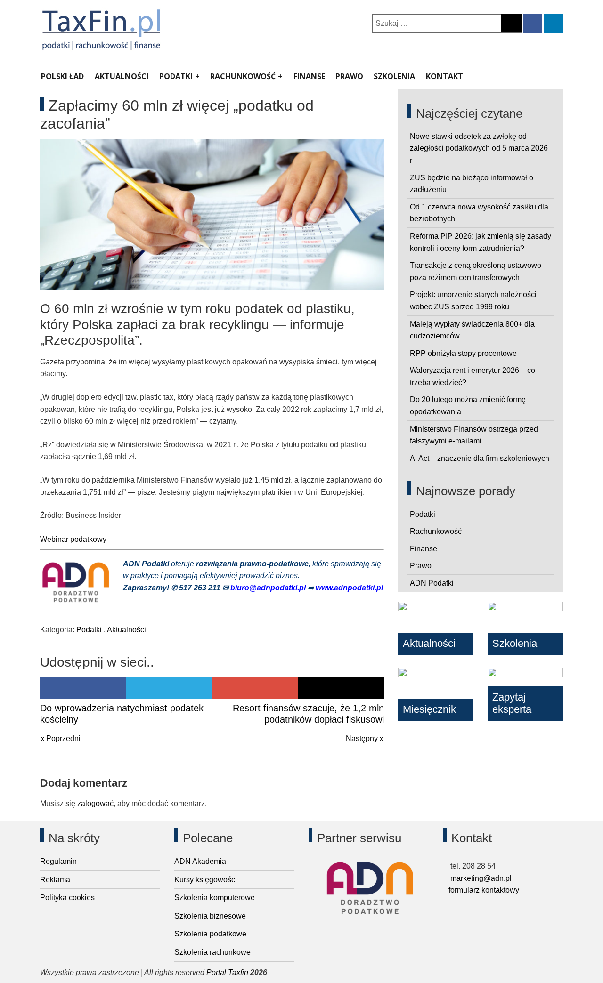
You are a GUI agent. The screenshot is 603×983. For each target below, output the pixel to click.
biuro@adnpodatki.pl (269, 588)
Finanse (309, 76)
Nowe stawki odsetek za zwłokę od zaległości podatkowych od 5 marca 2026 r (479, 148)
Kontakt (444, 76)
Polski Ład (62, 76)
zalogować (95, 803)
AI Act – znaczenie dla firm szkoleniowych (479, 458)
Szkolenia (394, 76)
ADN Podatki (432, 583)
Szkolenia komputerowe (214, 898)
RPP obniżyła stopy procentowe (463, 353)
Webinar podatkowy (73, 539)
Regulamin (58, 861)
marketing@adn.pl (480, 878)
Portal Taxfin (227, 972)
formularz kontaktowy (483, 890)
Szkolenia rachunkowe (212, 952)
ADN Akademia (200, 861)
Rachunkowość (243, 76)
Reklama (55, 880)
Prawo (349, 76)
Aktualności (122, 76)
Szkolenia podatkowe (210, 934)
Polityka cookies (67, 898)
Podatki (176, 76)
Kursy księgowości (205, 880)
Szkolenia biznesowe (210, 916)
